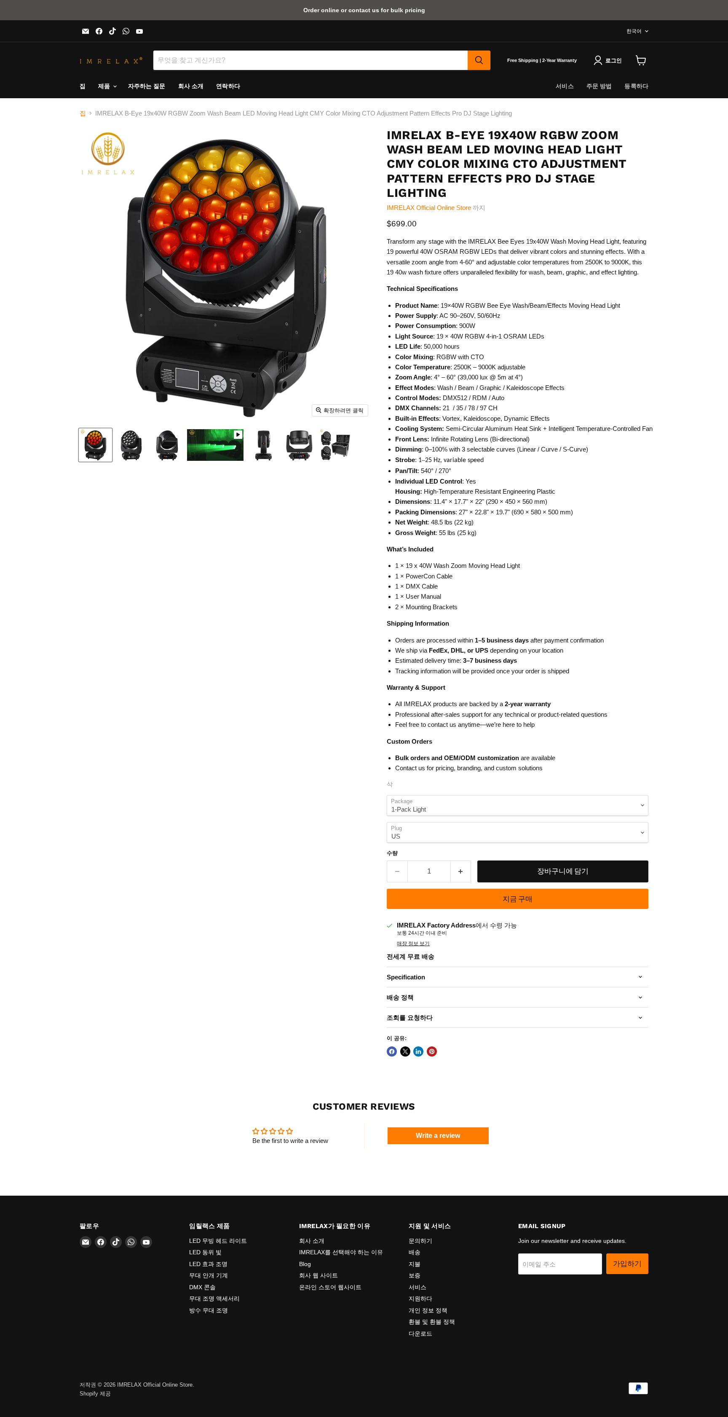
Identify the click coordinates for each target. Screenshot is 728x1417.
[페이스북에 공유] (392, 1051)
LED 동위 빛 (205, 1252)
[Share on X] (405, 1051)
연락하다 (228, 86)
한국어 (634, 31)
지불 (414, 1264)
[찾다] (479, 60)
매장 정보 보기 (413, 943)
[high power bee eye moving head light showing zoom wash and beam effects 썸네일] (215, 445)
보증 (414, 1275)
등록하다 (636, 86)
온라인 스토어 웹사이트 (330, 1287)
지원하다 (420, 1298)
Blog (305, 1264)
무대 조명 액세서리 (214, 1298)
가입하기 (627, 1263)
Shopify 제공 (95, 1393)
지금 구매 (518, 899)
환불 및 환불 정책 (432, 1321)
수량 (392, 853)
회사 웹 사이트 (318, 1275)
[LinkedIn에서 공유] (418, 1051)
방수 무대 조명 (208, 1310)
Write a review (438, 1135)
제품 (105, 86)
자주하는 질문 (147, 86)
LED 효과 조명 (208, 1264)
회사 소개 (191, 86)
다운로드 (420, 1333)
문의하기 (420, 1240)
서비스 (564, 86)
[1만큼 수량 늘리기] (461, 871)
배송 (414, 1252)
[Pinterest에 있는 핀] (432, 1051)
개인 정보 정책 (428, 1310)
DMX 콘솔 (202, 1287)
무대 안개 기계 (208, 1275)
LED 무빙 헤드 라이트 (218, 1240)
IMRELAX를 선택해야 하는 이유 (341, 1252)
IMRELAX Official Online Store (429, 207)
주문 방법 (599, 86)
